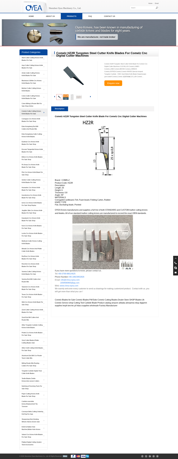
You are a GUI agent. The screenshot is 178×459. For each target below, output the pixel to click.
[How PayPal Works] (80, 456)
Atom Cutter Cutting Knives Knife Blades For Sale (32, 59)
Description (59, 109)
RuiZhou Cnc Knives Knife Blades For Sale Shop (30, 257)
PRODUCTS (71, 16)
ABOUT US (50, 16)
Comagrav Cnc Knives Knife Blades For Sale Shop (31, 120)
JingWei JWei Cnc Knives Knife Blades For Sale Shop (32, 212)
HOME (31, 16)
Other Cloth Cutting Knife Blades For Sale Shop (32, 349)
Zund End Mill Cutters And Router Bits (30, 319)
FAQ (90, 16)
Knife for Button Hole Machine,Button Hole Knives (31, 428)
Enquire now (113, 83)
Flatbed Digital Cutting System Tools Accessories (32, 443)
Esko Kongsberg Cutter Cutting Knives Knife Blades (32, 135)
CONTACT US (109, 16)
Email (157, 3)
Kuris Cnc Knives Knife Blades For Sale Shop (32, 227)
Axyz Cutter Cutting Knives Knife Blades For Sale (32, 66)
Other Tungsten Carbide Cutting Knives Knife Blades (32, 326)
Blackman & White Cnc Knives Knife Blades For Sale (32, 82)
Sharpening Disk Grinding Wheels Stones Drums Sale (31, 420)
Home (150, 3)
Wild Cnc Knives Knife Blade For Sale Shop (32, 303)
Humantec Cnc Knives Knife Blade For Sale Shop (31, 189)
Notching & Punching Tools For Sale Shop (32, 387)
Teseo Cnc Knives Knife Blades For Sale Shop (32, 296)
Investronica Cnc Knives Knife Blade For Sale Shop (31, 196)
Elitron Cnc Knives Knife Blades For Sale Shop (32, 158)
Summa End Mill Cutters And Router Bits (31, 280)
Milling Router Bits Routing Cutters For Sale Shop (30, 364)
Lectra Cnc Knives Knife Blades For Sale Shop (32, 235)
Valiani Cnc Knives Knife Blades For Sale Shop (32, 436)
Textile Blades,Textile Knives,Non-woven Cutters (30, 380)
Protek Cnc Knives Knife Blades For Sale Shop (32, 334)
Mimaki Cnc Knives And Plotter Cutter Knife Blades (32, 250)
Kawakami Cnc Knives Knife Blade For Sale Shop (31, 219)
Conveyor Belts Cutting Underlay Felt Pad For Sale (32, 413)
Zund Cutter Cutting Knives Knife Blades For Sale (32, 311)
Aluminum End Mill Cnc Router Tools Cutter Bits (32, 357)
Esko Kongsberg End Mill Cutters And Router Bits (30, 128)
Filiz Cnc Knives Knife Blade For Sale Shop (32, 173)
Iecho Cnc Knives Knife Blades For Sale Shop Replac (32, 204)
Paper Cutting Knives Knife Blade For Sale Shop (30, 395)
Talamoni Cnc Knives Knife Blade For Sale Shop (30, 288)
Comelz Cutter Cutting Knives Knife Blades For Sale (31, 112)
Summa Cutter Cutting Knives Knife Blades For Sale (31, 273)
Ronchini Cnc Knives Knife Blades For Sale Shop (30, 265)
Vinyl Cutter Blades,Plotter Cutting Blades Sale (30, 341)
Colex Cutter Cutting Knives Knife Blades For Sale (31, 97)
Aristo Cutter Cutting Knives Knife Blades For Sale (31, 74)
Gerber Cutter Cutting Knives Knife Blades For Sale (31, 181)
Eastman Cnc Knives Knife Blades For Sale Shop (30, 143)
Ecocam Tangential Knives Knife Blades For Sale (32, 151)
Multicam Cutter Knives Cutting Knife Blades (32, 242)
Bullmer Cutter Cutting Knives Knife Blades (31, 89)
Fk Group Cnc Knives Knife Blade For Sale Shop (30, 166)
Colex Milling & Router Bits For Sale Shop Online (32, 105)
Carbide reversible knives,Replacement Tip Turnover (30, 404)
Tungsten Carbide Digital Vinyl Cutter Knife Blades (32, 372)
